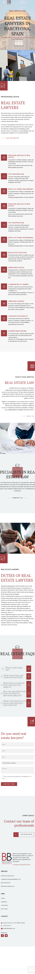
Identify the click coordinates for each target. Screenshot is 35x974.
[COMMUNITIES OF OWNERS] (4, 286)
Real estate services (18, 37)
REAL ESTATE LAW (5, 882)
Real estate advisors (7, 37)
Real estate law (29, 37)
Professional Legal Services (7, 875)
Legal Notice (4, 901)
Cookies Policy (4, 905)
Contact (3, 898)
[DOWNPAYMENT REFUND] (4, 333)
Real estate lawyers (17, 39)
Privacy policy (4, 909)
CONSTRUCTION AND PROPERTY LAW (11, 879)
